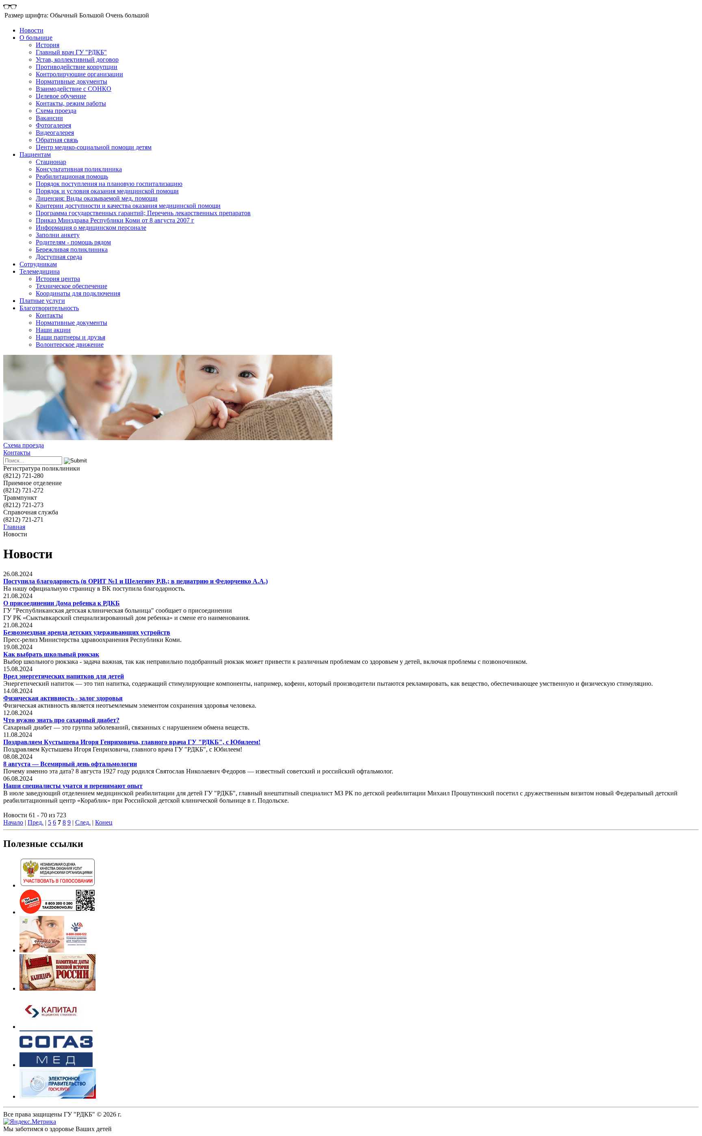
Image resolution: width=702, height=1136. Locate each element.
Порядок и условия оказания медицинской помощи (107, 191)
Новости (31, 30)
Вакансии (49, 117)
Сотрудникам (38, 264)
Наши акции (53, 329)
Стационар (51, 161)
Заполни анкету (58, 234)
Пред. (35, 822)
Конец (104, 822)
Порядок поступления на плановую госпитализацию (109, 183)
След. (83, 822)
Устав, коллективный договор (77, 59)
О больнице (36, 37)
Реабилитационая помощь (72, 176)
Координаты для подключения (78, 293)
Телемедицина (40, 271)
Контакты (49, 315)
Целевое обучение (61, 96)
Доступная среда (59, 256)
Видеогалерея (55, 132)
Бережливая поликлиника (72, 249)
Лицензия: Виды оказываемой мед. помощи (97, 198)
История (47, 44)
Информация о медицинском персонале (91, 227)
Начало (13, 822)
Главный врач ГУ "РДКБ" (71, 52)
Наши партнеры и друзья (70, 337)
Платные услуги (42, 300)
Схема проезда (56, 110)
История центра (58, 278)
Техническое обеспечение (71, 286)
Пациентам (35, 154)
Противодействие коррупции (76, 66)
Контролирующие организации (79, 74)
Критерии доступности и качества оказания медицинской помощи (128, 205)
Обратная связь (57, 139)
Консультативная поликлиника (79, 169)
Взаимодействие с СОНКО (73, 88)
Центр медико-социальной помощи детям (94, 147)
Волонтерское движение (70, 344)
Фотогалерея (53, 125)
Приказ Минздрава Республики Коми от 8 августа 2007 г (115, 220)
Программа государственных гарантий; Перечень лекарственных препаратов (143, 212)
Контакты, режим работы (71, 103)
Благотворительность (49, 308)
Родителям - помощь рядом (73, 242)
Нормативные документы (71, 81)
